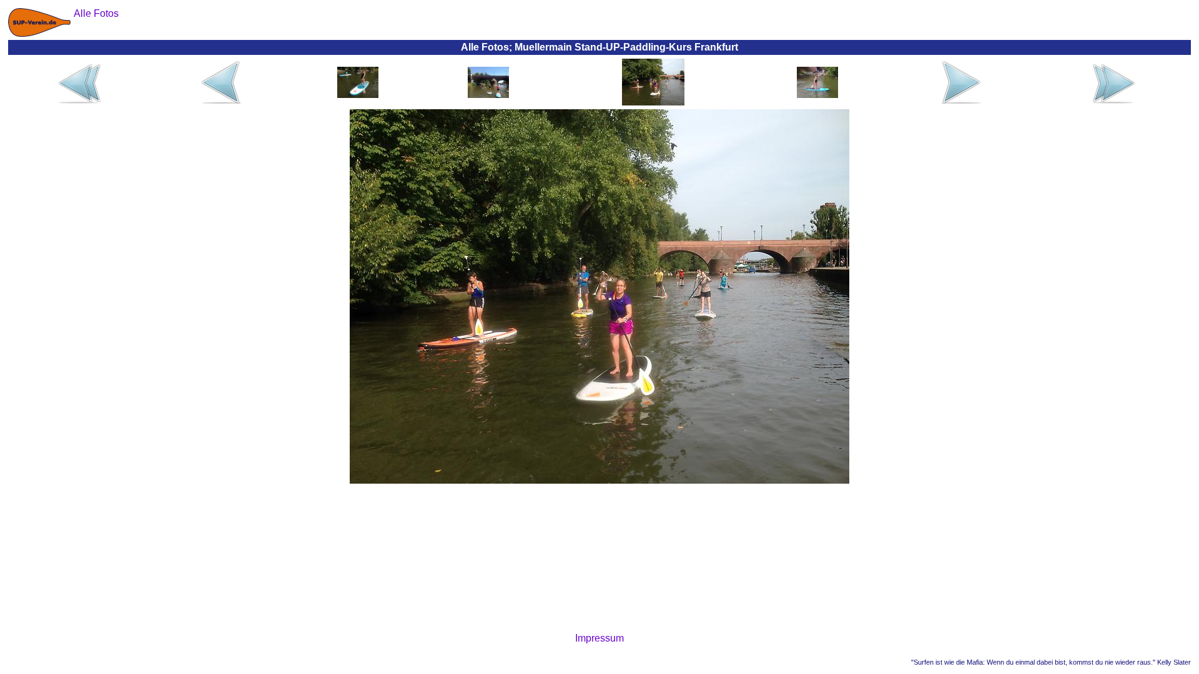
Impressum (599, 638)
